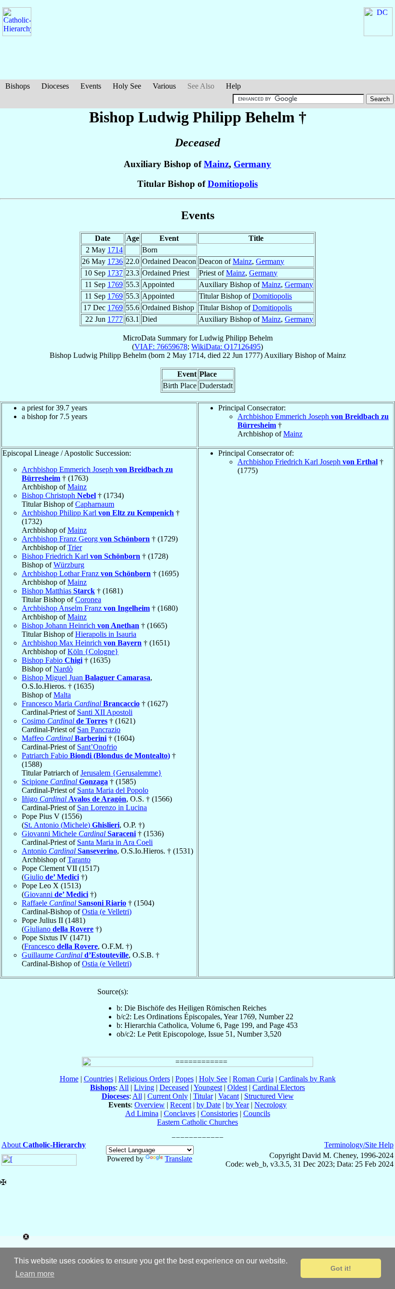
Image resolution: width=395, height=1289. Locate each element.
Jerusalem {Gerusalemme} (121, 773)
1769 (115, 284)
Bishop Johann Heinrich (80, 625)
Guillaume (75, 955)
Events (90, 86)
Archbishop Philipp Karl (98, 513)
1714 (115, 250)
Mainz (216, 164)
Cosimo (64, 721)
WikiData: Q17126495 (226, 346)
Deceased (174, 1087)
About (43, 1145)
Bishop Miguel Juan (86, 677)
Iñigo (74, 799)
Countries (98, 1079)
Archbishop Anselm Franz (86, 608)
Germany (252, 164)
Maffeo (64, 738)
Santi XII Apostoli (104, 712)
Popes (184, 1079)
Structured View (269, 1096)
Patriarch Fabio (96, 755)
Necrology (270, 1105)
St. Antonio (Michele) (71, 825)
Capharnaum (94, 504)
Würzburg (68, 565)
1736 (115, 261)
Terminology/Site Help (359, 1145)
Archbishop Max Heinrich (82, 643)
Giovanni (56, 894)
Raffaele (74, 903)
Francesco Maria (81, 703)
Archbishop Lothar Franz (86, 573)
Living (144, 1087)
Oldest (237, 1087)
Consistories (219, 1113)
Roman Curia (253, 1079)
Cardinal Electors (278, 1087)
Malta (62, 695)
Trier (74, 547)
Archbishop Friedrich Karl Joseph (307, 462)
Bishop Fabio (52, 660)
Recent (180, 1105)
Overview (149, 1105)
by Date (209, 1105)
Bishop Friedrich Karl (81, 556)
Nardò (63, 669)
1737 (115, 273)
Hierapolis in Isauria (105, 634)
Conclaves (180, 1113)
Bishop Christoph (59, 495)
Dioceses (55, 86)
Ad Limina (141, 1113)
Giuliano (58, 929)
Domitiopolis (233, 184)
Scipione (65, 781)
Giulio (51, 877)
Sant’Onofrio (97, 747)
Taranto (79, 859)
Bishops (17, 86)
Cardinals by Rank (307, 1079)
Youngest (208, 1087)
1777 (115, 319)
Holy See (127, 86)
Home (69, 1079)
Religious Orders (144, 1079)
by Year (237, 1105)
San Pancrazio (98, 729)
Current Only (167, 1096)
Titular (203, 1096)
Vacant (228, 1096)
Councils (256, 1113)
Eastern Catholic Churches (197, 1122)
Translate (178, 1159)
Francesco (61, 946)
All (124, 1087)
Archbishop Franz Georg (86, 539)
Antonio (69, 851)
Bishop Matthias (58, 591)
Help (233, 86)
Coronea (88, 599)
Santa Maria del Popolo (112, 790)
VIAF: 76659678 (160, 346)
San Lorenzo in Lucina (112, 807)
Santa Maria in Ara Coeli (115, 842)
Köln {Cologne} (92, 651)
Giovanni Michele (79, 833)
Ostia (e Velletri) (107, 912)
